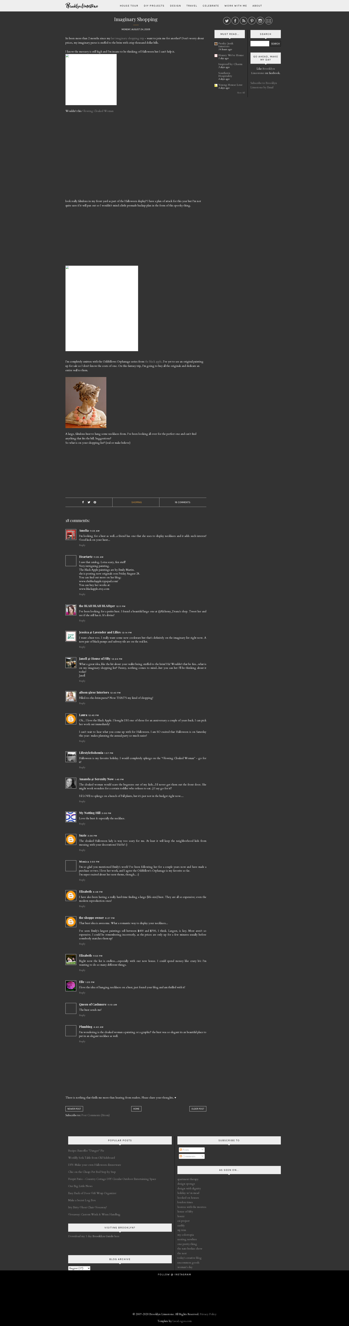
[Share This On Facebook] (83, 502)
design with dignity (189, 1188)
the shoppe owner (91, 918)
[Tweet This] (89, 502)
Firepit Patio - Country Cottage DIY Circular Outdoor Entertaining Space (112, 1179)
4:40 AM (98, 1027)
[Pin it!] (95, 502)
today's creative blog (189, 1258)
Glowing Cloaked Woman (98, 111)
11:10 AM (112, 1004)
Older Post (197, 1108)
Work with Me (235, 5)
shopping (136, 502)
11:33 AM (95, 531)
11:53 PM (98, 956)
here (106, 1236)
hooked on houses (188, 1198)
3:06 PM (106, 813)
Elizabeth (85, 891)
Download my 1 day (80, 1236)
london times (185, 1202)
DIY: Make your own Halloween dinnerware (94, 1165)
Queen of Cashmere (93, 1004)
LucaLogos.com (182, 1321)
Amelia (84, 530)
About (257, 5)
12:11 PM (120, 606)
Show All (241, 92)
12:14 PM (127, 632)
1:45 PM (119, 779)
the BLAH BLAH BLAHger (97, 606)
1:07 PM (108, 753)
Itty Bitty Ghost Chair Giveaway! (87, 1207)
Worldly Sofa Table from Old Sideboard (91, 1158)
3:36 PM (92, 836)
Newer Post (74, 1108)
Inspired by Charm (230, 64)
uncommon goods (188, 1262)
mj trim (181, 1230)
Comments (188, 1156)
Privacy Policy (208, 1314)
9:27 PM (110, 918)
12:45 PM (93, 715)
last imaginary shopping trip (127, 38)
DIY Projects (154, 5)
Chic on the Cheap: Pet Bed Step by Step (92, 1172)
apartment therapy (187, 1179)
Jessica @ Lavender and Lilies (100, 632)
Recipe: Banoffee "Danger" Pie (86, 1150)
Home (136, 1108)
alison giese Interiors (94, 692)
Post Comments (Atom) (95, 1115)
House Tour (129, 5)
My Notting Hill (90, 813)
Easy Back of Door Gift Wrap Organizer (92, 1193)
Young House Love (230, 85)
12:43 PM (115, 693)
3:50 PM (94, 862)
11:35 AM (98, 557)
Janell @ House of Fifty (95, 658)
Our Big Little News (80, 1186)
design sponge (186, 1184)
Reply (82, 545)
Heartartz (86, 557)
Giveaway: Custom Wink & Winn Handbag (94, 1214)
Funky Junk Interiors (225, 45)
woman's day (184, 1267)
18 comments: (183, 502)
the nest (182, 1253)
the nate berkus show (189, 1248)
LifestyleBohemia (91, 753)
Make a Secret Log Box (82, 1200)
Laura (83, 715)
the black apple (153, 361)
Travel (191, 5)
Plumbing (85, 1027)
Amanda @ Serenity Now (96, 779)
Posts (185, 1150)
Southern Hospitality (225, 74)
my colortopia (185, 1235)
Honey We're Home (231, 55)
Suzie (83, 835)
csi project (183, 1221)
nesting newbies (187, 1239)
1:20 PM (90, 982)
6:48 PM (98, 892)
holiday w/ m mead (188, 1193)
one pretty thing (187, 1244)
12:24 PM (117, 659)
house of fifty (185, 1211)
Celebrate (211, 5)
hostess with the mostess (191, 1207)
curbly (181, 1225)
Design (175, 5)
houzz (180, 1216)
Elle (81, 982)
